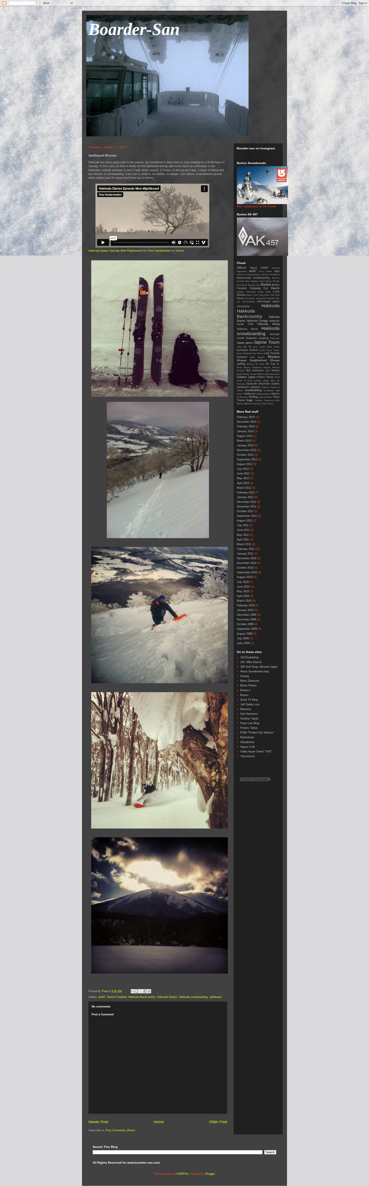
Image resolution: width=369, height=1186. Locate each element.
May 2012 (243, 478)
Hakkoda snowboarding (193, 997)
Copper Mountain (246, 292)
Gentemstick (249, 301)
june (255, 347)
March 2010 (244, 600)
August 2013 (244, 436)
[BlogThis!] (137, 991)
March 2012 (244, 487)
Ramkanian (247, 737)
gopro (276, 301)
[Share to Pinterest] (149, 991)
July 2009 (243, 638)
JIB (250, 347)
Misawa (274, 357)
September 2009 (247, 628)
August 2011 (244, 520)
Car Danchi (272, 288)
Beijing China (258, 281)
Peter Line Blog (249, 723)
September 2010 (247, 572)
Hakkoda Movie (247, 328)
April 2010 (243, 596)
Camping (255, 288)
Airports (276, 268)
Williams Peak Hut (252, 403)
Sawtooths (243, 387)
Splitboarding (262, 394)
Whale (240, 403)
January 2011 (245, 553)
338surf (241, 267)
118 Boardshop (249, 657)
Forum (240, 298)
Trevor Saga (245, 400)
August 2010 (244, 577)
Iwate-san (275, 338)
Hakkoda (270, 305)
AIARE (264, 267)
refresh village (261, 380)
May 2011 (243, 534)
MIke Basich (257, 357)
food (277, 295)
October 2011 (245, 511)
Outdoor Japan (246, 377)
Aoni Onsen (265, 271)
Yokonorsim (247, 756)
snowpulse (269, 390)
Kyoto (262, 350)
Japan (240, 342)
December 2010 (246, 558)
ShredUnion (247, 742)
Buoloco (245, 690)
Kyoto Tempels (244, 353)
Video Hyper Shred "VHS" (256, 751)
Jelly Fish (242, 347)
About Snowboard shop (254, 671)
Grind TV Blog (249, 699)
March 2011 (244, 544)
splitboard (215, 997)
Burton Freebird (116, 997)
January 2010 (245, 610)
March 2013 (244, 440)
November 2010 (246, 563)
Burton (266, 284)
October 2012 (245, 454)
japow (248, 342)
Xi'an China (267, 403)
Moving (250, 364)
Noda (239, 374)
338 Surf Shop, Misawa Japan (258, 666)
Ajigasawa (242, 271)
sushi (261, 397)
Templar (268, 397)
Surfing (253, 396)
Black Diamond (249, 680)
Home (159, 1122)
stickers (275, 393)
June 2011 (243, 530)
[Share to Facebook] (145, 991)
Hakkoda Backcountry (141, 997)
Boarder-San (134, 29)
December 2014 (246, 421)
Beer (247, 281)
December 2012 (246, 450)
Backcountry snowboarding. (253, 277)
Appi (277, 271)
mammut (242, 357)
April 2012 (243, 483)
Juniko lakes (265, 347)
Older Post (218, 1122)
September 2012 (247, 459)
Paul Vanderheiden (159, 250)
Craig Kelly (264, 292)
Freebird (270, 298)
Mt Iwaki (259, 364)
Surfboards (242, 397)
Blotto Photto (273, 281)
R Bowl (248, 380)
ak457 (102, 997)
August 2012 (244, 464)
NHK (267, 370)
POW (277, 377)
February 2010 (246, 605)
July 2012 (243, 468)
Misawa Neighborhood (252, 360)
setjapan (255, 387)
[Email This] (133, 991)
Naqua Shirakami (253, 367)
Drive (266, 295)
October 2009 (245, 624)
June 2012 (243, 473)
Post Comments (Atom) (120, 1130)
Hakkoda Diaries (167, 997)
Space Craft (247, 746)
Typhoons (269, 400)
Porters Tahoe (265, 377)
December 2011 (246, 501)
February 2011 (245, 548)
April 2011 (243, 539)
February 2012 (246, 492)
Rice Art (275, 380)
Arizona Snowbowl (270, 274)
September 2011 (247, 515)
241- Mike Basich (251, 662)
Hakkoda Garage (257, 320)
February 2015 (246, 417)
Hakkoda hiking (268, 324)
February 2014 (246, 426)
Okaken (261, 374)
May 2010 (243, 591)
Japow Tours (266, 342)
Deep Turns (252, 295)
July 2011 (243, 525)
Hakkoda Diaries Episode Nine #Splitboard (114, 250)
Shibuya (265, 387)
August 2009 (244, 633)
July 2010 (243, 582)
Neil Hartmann (255, 370)
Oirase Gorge (249, 374)
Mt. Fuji (270, 363)
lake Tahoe (257, 353)
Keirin (277, 347)
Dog (261, 295)
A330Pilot (182, 1173)
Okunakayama (272, 374)
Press (239, 380)
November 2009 (246, 619)
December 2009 (246, 614)
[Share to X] (141, 991)
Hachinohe (243, 306)
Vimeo (180, 250)
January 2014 (245, 431)
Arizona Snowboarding (248, 274)
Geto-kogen (264, 301)
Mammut (245, 709)
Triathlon (258, 400)
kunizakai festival (247, 350)
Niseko (275, 370)
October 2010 (245, 567)
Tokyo (276, 396)
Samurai (241, 384)
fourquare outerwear (255, 298)
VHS (277, 400)
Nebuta (267, 367)
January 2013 (245, 445)
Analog (244, 676)
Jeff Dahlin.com (250, 704)
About (253, 267)
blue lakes (242, 285)
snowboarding (253, 390)
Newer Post (98, 1122)
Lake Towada (272, 353)
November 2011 (246, 506)
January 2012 (245, 497)
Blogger (210, 1173)
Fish (272, 295)
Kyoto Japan (273, 350)
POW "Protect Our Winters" (257, 732)
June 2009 (243, 643)
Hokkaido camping (257, 338)
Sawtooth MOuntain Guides (263, 383)
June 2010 (243, 586)
